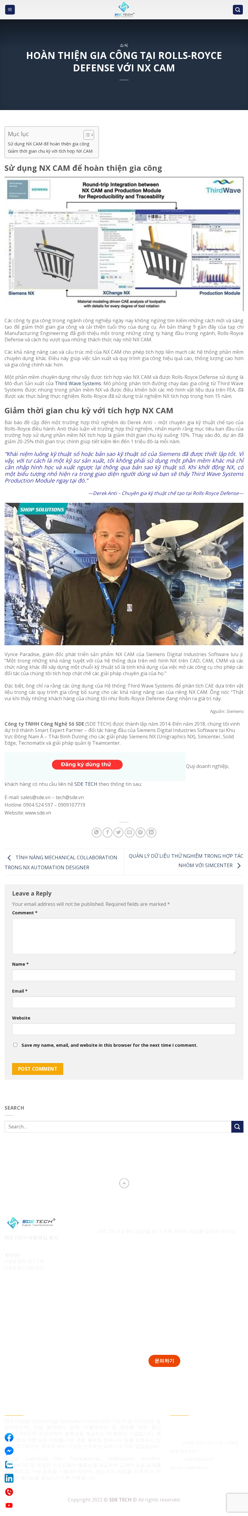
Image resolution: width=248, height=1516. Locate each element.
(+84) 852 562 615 (24, 1267)
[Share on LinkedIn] (151, 833)
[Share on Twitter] (118, 833)
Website (21, 1018)
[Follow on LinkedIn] (33, 1288)
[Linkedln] (9, 1478)
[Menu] (10, 10)
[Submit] (237, 1127)
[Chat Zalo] (9, 1465)
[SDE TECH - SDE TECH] (124, 9)
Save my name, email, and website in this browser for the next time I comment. (109, 1045)
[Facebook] (9, 1437)
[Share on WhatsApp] (97, 833)
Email (20, 991)
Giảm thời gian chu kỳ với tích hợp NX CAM (50, 151)
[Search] (238, 10)
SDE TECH (85, 784)
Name (20, 964)
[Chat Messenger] (9, 1451)
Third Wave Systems (78, 383)
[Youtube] (9, 1505)
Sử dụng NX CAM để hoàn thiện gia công (49, 144)
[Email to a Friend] (130, 833)
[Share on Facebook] (108, 833)
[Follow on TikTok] (21, 1288)
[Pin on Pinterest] (140, 833)
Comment (25, 913)
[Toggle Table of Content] (86, 135)
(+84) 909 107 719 (24, 1261)
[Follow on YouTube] (44, 1288)
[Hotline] (9, 1492)
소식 (124, 45)
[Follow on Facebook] (10, 1288)
